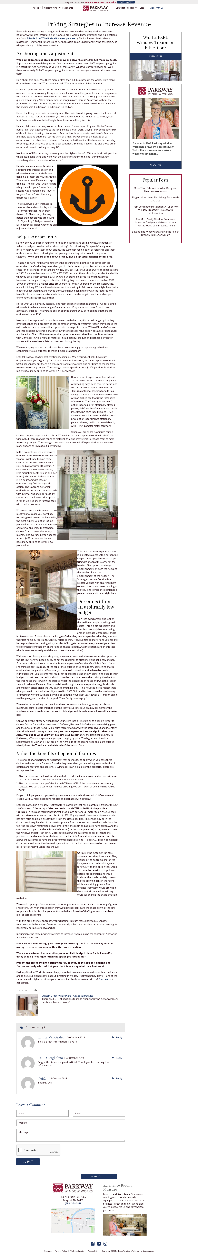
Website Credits (77, 1251)
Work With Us (99, 1176)
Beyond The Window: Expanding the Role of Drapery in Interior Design (155, 233)
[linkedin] (99, 1244)
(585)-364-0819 (73, 1203)
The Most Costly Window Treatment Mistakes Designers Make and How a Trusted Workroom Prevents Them (155, 222)
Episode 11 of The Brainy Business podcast (51, 38)
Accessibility (93, 1251)
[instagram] (105, 1244)
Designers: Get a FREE (89, 2)
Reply (118, 1037)
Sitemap (48, 1251)
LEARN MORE (126, 2)
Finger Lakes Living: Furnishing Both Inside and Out (155, 199)
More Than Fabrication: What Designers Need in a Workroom (155, 189)
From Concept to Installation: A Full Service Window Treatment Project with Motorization (155, 210)
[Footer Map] (73, 1220)
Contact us (105, 979)
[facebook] (93, 1244)
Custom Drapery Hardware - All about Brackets (67, 995)
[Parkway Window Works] (95, 8)
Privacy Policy (61, 1251)
